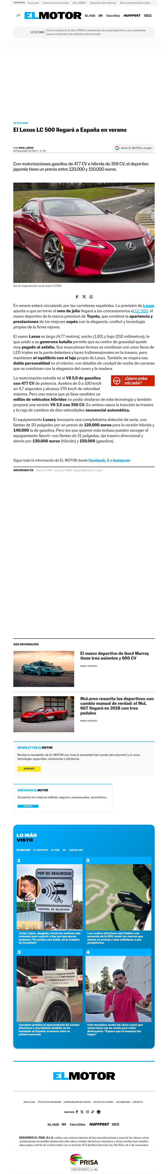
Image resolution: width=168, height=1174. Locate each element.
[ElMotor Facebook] (77, 1112)
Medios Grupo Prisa (84, 1169)
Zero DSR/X (79, 2)
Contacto (138, 1102)
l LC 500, (141, 310)
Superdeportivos (83, 470)
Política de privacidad (49, 1102)
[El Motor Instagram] (87, 1112)
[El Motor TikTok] (92, 1112)
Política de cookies (103, 1102)
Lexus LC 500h (63, 470)
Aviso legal (29, 1102)
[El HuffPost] (132, 16)
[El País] (90, 16)
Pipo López (26, 147)
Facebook (97, 460)
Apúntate (29, 768)
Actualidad (20, 122)
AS (64, 850)
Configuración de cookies (77, 1102)
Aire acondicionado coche (135, 2)
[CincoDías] (113, 16)
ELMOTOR (23, 850)
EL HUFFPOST (40, 850)
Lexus (148, 305)
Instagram (121, 460)
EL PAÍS (55, 850)
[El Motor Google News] (98, 1112)
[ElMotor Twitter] (82, 1112)
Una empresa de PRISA (84, 1159)
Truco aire (33, 2)
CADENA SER (76, 850)
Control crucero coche (56, 2)
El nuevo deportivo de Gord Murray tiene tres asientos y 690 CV (114, 656)
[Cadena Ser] (147, 16)
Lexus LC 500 (44, 470)
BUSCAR (28, 806)
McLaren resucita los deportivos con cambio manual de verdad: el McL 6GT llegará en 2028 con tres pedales (117, 705)
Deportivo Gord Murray (103, 2)
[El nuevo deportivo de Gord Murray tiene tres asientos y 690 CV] (43, 669)
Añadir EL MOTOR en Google (136, 148)
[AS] (101, 16)
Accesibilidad (123, 1102)
